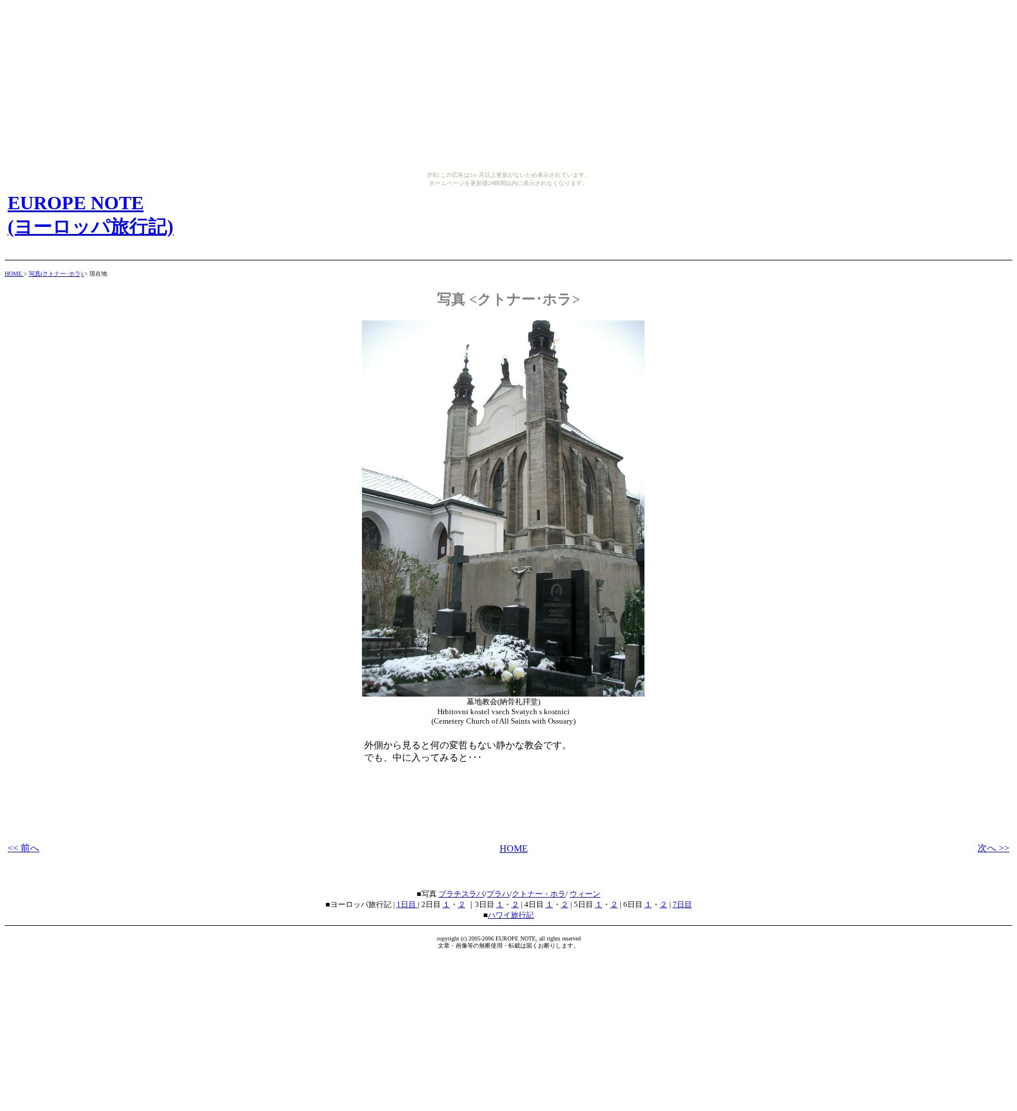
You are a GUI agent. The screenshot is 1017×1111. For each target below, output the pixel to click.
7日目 (682, 904)
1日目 (407, 904)
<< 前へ (23, 848)
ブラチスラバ (461, 893)
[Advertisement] (508, 787)
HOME (14, 273)
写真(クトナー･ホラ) (56, 273)
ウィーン (585, 893)
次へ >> (993, 848)
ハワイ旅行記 (511, 915)
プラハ (498, 893)
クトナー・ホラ (539, 893)
